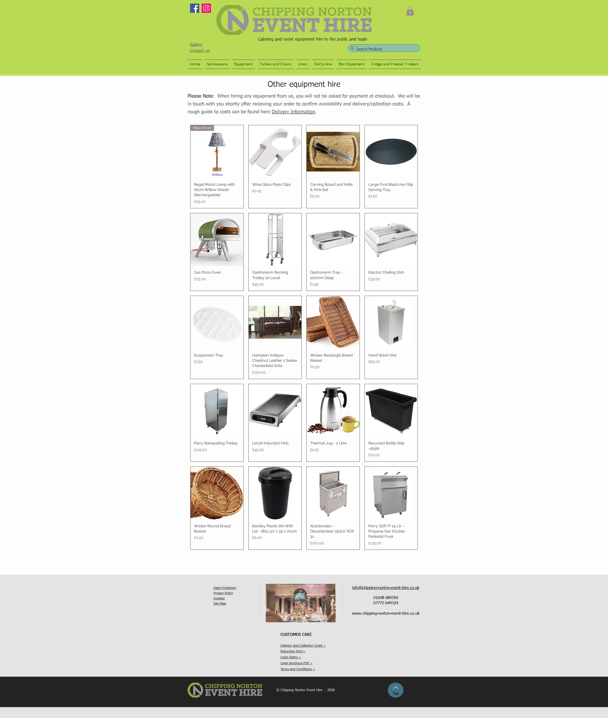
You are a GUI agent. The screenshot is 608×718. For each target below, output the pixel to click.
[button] (410, 10)
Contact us (200, 51)
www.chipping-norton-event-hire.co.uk (385, 614)
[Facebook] (194, 8)
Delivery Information (293, 111)
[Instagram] (206, 8)
